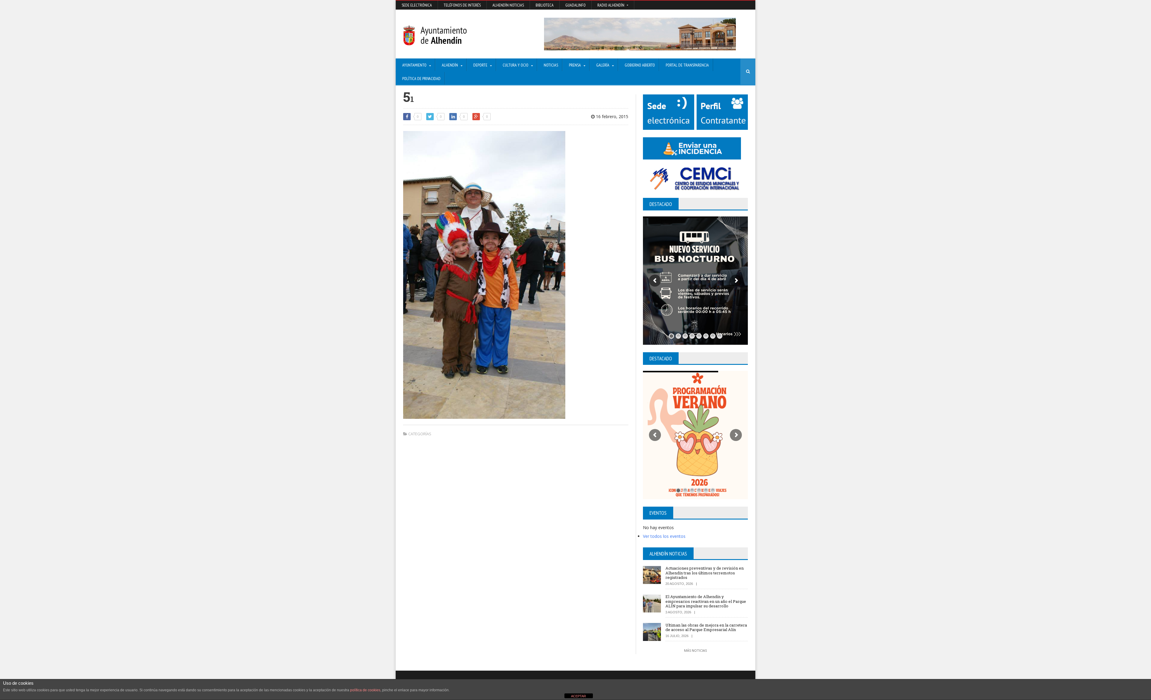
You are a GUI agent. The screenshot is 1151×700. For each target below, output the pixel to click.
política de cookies (365, 690)
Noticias (551, 65)
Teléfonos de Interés (462, 5)
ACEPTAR (578, 696)
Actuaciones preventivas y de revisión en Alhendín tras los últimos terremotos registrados (704, 572)
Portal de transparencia (687, 65)
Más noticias (695, 650)
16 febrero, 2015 (611, 116)
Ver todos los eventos (664, 536)
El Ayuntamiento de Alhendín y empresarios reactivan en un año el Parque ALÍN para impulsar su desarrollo (705, 601)
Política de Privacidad (421, 78)
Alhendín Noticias (508, 5)
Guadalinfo (575, 5)
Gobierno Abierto (640, 65)
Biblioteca (545, 5)
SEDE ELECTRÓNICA (417, 5)
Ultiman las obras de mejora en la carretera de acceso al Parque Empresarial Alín (706, 627)
